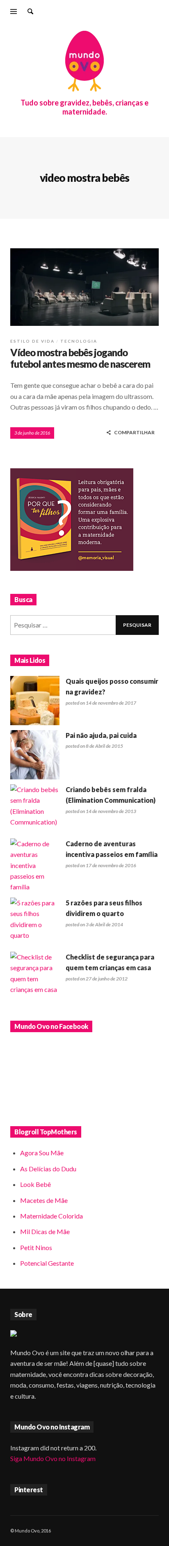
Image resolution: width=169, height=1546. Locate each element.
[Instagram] (129, 12)
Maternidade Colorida (51, 1216)
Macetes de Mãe (44, 1200)
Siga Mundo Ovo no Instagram (53, 1458)
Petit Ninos (36, 1247)
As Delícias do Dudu (48, 1169)
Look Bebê (35, 1184)
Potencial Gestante (47, 1263)
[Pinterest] (143, 12)
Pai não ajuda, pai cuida (101, 735)
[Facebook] (102, 12)
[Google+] (116, 12)
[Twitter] (157, 12)
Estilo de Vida (32, 341)
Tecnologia (78, 341)
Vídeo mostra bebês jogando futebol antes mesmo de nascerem (80, 358)
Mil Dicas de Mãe (45, 1231)
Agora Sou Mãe (42, 1153)
